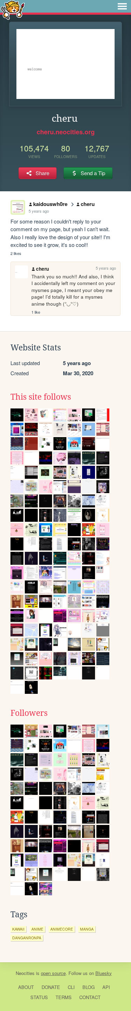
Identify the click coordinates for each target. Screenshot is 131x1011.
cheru (88, 204)
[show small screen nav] (122, 6)
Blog (88, 987)
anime (37, 929)
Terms (64, 997)
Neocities (25, 973)
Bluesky (103, 973)
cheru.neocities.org (66, 131)
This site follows (40, 396)
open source (53, 973)
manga (87, 929)
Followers (29, 713)
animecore (61, 929)
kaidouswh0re (50, 204)
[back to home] (13, 9)
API (106, 987)
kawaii (18, 929)
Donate (51, 987)
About (26, 987)
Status (39, 997)
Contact (90, 997)
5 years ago (39, 211)
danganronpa (26, 937)
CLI (71, 987)
